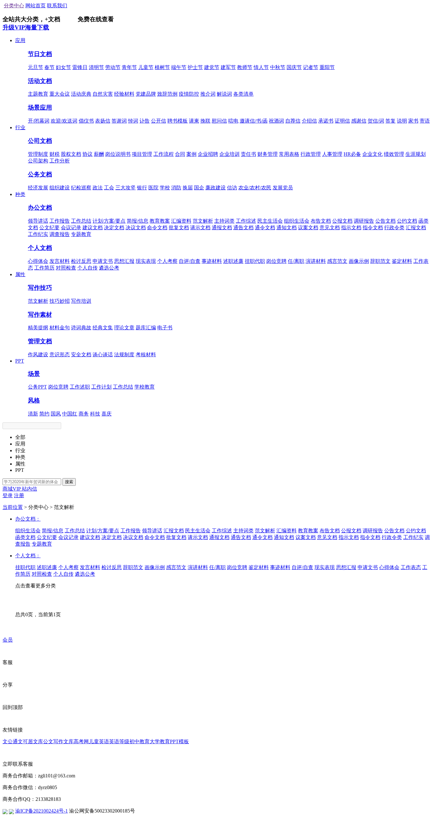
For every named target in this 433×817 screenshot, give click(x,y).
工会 (109, 187)
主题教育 (38, 94)
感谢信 (358, 121)
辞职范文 (380, 261)
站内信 (29, 488)
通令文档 (265, 227)
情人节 (261, 67)
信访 (232, 187)
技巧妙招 (59, 301)
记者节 (310, 67)
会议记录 (71, 227)
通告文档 (243, 227)
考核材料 (146, 354)
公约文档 (407, 221)
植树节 (162, 67)
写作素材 (40, 314)
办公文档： (28, 519)
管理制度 (38, 154)
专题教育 (81, 234)
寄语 (425, 121)
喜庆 (106, 413)
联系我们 (57, 5)
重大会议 (59, 94)
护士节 (195, 67)
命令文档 (157, 227)
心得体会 (38, 261)
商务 (84, 413)
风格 (34, 400)
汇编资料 (181, 221)
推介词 (208, 94)
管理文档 (40, 341)
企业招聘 (208, 154)
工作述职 (80, 387)
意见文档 (330, 227)
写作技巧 (40, 287)
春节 (49, 67)
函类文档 (25, 537)
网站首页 (35, 5)
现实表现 (146, 261)
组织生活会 (296, 221)
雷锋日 (79, 67)
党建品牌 (146, 94)
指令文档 (373, 227)
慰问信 (219, 121)
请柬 (194, 121)
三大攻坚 (125, 187)
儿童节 (145, 67)
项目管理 (142, 154)
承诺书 (325, 121)
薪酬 (99, 154)
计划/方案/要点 (109, 221)
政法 (98, 187)
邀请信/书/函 (254, 121)
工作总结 (81, 221)
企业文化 (372, 154)
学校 (165, 187)
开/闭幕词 (38, 121)
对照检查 (66, 267)
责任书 (248, 154)
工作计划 (101, 387)
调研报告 (364, 221)
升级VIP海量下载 (26, 27)
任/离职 (296, 261)
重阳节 (327, 67)
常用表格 (289, 154)
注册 (19, 495)
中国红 (69, 413)
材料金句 (59, 327)
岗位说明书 (118, 154)
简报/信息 (137, 221)
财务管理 (267, 154)
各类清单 (243, 94)
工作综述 (246, 221)
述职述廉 (233, 261)
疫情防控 (189, 94)
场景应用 (40, 107)
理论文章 (124, 327)
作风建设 (38, 354)
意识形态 (59, 354)
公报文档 (342, 221)
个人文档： (28, 555)
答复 (390, 121)
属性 (20, 274)
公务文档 (40, 174)
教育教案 (160, 221)
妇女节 (63, 67)
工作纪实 (38, 234)
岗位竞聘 (276, 261)
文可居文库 (30, 741)
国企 (199, 187)
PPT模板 (179, 741)
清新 (33, 413)
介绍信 (309, 121)
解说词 (224, 94)
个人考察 (167, 261)
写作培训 (81, 301)
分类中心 (14, 5)
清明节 (96, 67)
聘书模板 (177, 121)
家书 (413, 121)
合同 (180, 154)
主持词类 (224, 221)
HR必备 (352, 154)
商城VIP (12, 488)
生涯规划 (415, 154)
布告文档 (321, 221)
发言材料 (59, 261)
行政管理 (311, 154)
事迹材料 (212, 261)
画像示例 (359, 261)
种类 (20, 194)
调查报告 (59, 234)
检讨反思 (81, 261)
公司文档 (40, 140)
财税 (54, 154)
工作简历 (44, 267)
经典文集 (103, 327)
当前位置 (13, 507)
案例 (191, 154)
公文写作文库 (58, 741)
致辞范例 (167, 94)
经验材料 (124, 94)
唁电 (233, 121)
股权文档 (71, 154)
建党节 (211, 67)
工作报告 (59, 221)
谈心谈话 (103, 354)
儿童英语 (99, 741)
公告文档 (385, 221)
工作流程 (163, 154)
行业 (20, 127)
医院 (153, 187)
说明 (402, 121)
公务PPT (37, 387)
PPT (19, 361)
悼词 (133, 121)
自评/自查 (189, 261)
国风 (56, 413)
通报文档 (222, 227)
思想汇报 (124, 261)
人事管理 (332, 154)
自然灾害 (103, 94)
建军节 (228, 67)
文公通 (10, 741)
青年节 (129, 67)
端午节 (178, 67)
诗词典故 (81, 327)
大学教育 (160, 741)
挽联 (205, 121)
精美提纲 (38, 327)
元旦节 (35, 67)
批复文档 (179, 227)
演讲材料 (316, 261)
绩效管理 (394, 154)
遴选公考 (109, 267)
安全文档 (81, 354)
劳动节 (112, 67)
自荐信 (293, 121)
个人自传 (87, 267)
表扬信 (102, 121)
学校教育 (144, 387)
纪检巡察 (81, 187)
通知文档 (286, 227)
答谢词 (119, 121)
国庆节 (294, 67)
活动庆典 (81, 94)
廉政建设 (215, 187)
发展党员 (283, 187)
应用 (20, 40)
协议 (87, 154)
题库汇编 (146, 327)
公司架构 (38, 160)
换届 (188, 187)
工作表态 (411, 567)
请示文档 (200, 227)
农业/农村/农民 (254, 187)
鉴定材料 (402, 261)
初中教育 (139, 741)
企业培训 (229, 154)
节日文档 (40, 54)
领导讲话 (38, 221)
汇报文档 (416, 227)
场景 (34, 373)
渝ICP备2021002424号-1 (41, 811)
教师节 (244, 67)
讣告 (144, 121)
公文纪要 (49, 227)
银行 (142, 187)
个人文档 (40, 247)
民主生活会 (270, 221)
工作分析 (59, 160)
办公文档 (40, 207)
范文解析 (203, 221)
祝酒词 (276, 121)
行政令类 (394, 227)
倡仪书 (86, 121)
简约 (44, 413)
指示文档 (351, 227)
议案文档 (308, 227)
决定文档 (114, 227)
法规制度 (124, 354)
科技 (95, 413)
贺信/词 (376, 121)
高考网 (81, 741)
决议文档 (136, 227)
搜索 (69, 481)
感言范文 (337, 261)
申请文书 (103, 261)
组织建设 (59, 187)
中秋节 (277, 67)
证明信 (342, 121)
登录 (8, 495)
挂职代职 (255, 261)
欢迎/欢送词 (64, 121)
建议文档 (92, 227)
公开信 (158, 121)
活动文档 (40, 81)
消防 (176, 187)
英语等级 (119, 741)
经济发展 (38, 187)
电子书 (164, 327)
